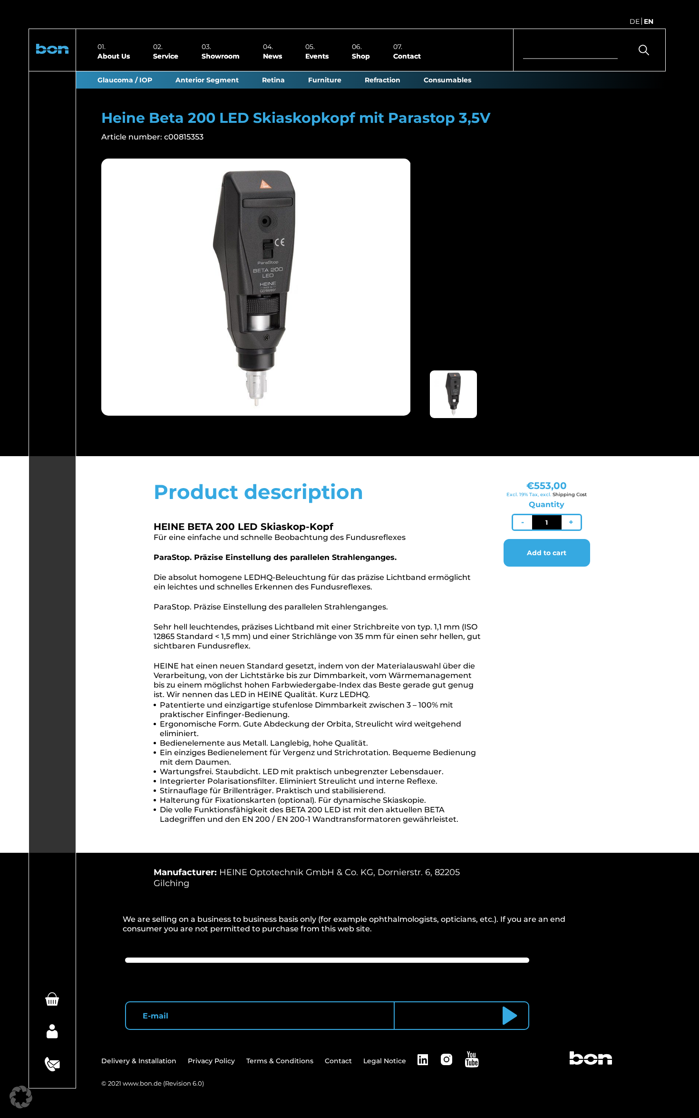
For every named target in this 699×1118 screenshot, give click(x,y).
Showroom (221, 56)
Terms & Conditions (279, 1061)
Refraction (382, 80)
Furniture (324, 80)
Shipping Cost (570, 494)
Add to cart (546, 553)
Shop (361, 56)
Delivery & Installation (138, 1061)
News (272, 56)
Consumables (447, 80)
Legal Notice (384, 1061)
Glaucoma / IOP (124, 80)
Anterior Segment (207, 80)
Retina (273, 80)
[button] (52, 50)
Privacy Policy (211, 1061)
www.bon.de (142, 1083)
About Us (113, 56)
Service (165, 56)
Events (317, 56)
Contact (407, 56)
